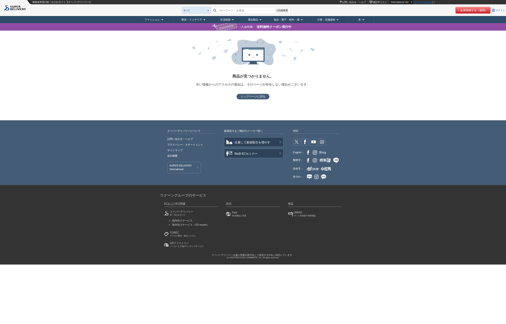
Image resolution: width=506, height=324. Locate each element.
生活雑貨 (225, 19)
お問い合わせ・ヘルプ (354, 2)
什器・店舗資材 (326, 19)
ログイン (500, 10)
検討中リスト (380, 2)
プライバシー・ (185, 144)
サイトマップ (175, 150)
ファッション (152, 19)
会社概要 (172, 155)
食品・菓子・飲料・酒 (286, 19)
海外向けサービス (190, 224)
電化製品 (253, 19)
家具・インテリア (191, 19)
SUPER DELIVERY (180, 167)
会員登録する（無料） (474, 10)
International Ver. (400, 2)
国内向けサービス (182, 220)
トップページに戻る (253, 96)
